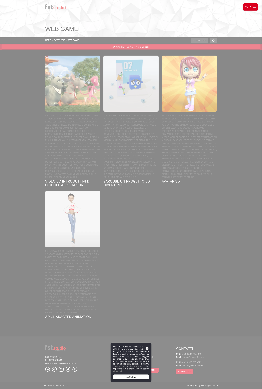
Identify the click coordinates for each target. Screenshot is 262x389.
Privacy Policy (137, 366)
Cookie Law (119, 366)
